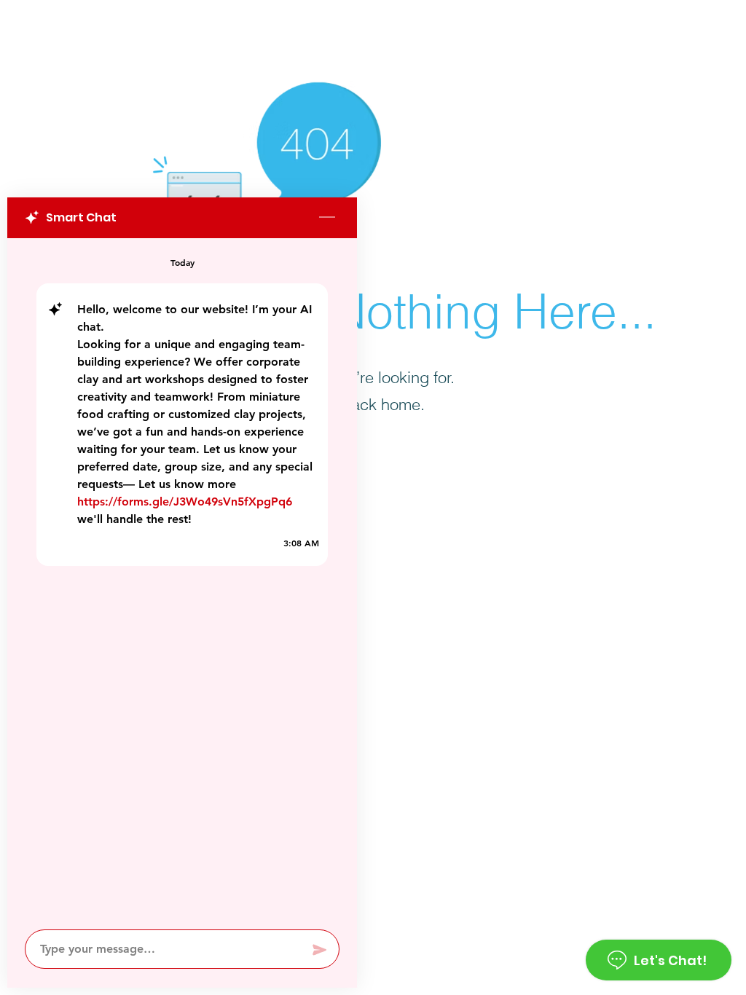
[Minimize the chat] (327, 217)
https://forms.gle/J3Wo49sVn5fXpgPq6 (184, 501)
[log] (182, 579)
